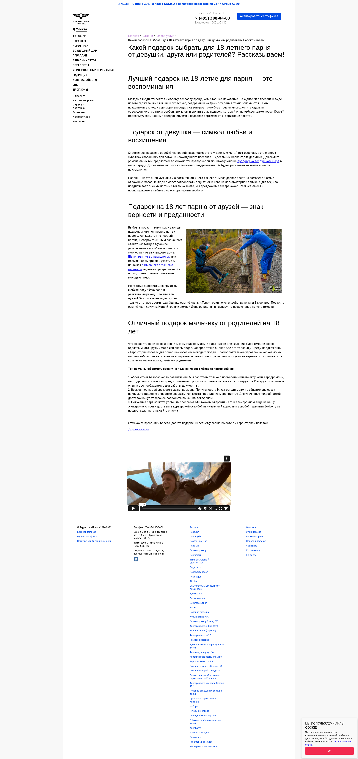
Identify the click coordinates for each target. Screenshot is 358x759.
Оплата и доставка (79, 106)
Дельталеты (196, 593)
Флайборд (195, 576)
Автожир (79, 36)
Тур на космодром (200, 732)
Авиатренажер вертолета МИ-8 (206, 657)
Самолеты (195, 737)
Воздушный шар (85, 50)
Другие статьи (138, 429)
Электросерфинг (198, 603)
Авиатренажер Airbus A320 (204, 626)
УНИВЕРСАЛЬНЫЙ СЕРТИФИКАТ (94, 70)
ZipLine (193, 581)
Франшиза (79, 112)
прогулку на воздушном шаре (258, 161)
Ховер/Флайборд (85, 79)
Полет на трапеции (199, 612)
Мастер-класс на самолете (203, 746)
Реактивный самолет (201, 742)
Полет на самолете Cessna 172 (206, 666)
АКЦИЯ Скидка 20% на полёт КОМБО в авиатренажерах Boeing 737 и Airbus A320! (179, 4)
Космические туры (199, 616)
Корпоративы (81, 116)
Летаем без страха (199, 711)
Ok (329, 750)
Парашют (80, 41)
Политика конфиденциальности (94, 541)
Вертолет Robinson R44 (202, 661)
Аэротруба (80, 45)
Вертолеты (81, 65)
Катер (193, 607)
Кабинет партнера (86, 532)
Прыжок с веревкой (200, 640)
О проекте (79, 96)
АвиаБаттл (195, 728)
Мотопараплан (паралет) (203, 630)
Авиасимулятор (84, 60)
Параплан (80, 55)
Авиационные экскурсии (203, 715)
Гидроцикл (81, 75)
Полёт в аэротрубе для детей (205, 670)
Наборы (194, 706)
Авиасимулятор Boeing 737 (204, 621)
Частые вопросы (83, 100)
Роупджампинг (198, 598)
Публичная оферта (87, 536)
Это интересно (253, 532)
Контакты (79, 121)
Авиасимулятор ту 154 (201, 652)
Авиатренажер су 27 (200, 635)
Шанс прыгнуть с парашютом (149, 256)
